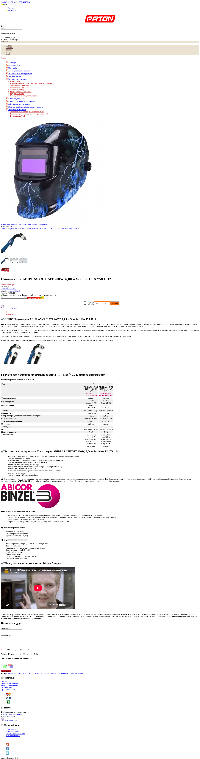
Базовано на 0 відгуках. (31, 295)
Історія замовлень (12, 732)
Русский (10, 8)
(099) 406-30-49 (24, 2)
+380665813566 (11, 308)
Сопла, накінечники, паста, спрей (23, 96)
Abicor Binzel (21, 229)
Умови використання (9, 685)
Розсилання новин (13, 736)
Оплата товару (6, 687)
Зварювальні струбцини (19, 87)
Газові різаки (15, 81)
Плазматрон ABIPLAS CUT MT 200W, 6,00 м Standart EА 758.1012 (54, 229)
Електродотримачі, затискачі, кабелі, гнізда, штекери (31, 83)
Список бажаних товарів (15, 734)
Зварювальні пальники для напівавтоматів (27, 112)
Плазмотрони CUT (17, 116)
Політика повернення (9, 683)
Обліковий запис (12, 729)
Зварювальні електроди (19, 85)
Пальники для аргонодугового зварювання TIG (29, 114)
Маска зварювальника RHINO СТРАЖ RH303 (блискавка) (24, 224)
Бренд (11, 229)
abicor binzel (63, 673)
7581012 (54, 673)
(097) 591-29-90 (9, 2)
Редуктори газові (17, 94)
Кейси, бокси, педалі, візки (20, 92)
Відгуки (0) (10, 314)
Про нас (4, 681)
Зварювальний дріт (17, 90)
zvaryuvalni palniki (76, 673)
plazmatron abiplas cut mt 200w (16, 673)
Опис (8, 312)
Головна (4, 229)
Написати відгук (49, 295)
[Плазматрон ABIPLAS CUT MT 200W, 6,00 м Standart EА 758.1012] (14, 255)
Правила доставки (8, 690)
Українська (12, 10)
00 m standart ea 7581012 (40, 673)
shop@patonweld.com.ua (12, 714)
